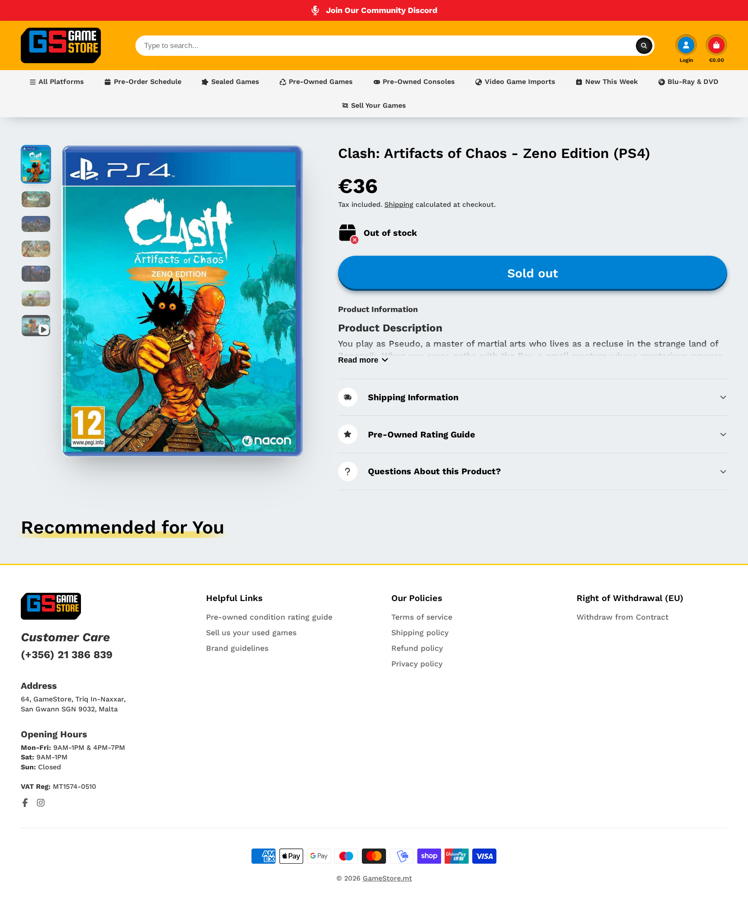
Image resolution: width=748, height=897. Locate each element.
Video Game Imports (520, 81)
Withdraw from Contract (622, 617)
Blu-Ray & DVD (693, 81)
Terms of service (421, 617)
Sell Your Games (378, 105)
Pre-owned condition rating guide (269, 617)
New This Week (611, 81)
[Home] (61, 45)
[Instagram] (40, 802)
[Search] (644, 45)
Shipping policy (419, 632)
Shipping (398, 204)
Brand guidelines (237, 648)
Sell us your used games (251, 632)
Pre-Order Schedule (147, 81)
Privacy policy (416, 663)
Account (686, 48)
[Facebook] (25, 802)
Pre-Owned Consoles (419, 81)
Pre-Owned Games (321, 81)
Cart (716, 48)
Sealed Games (235, 81)
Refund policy (417, 648)
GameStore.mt (387, 878)
